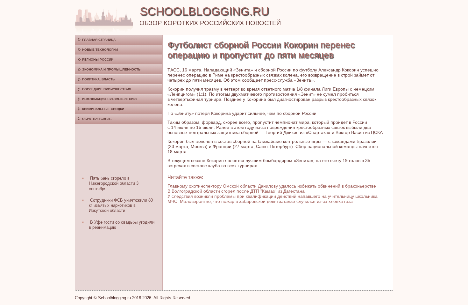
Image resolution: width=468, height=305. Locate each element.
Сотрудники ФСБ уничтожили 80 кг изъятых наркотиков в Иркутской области (121, 205)
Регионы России (97, 59)
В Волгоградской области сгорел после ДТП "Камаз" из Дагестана (236, 191)
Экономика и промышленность (111, 69)
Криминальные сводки (103, 109)
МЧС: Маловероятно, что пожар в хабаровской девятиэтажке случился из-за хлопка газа (260, 201)
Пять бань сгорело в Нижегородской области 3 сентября (113, 183)
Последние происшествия (106, 89)
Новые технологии (100, 49)
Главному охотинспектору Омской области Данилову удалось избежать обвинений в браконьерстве (271, 186)
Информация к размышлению (109, 99)
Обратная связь (96, 119)
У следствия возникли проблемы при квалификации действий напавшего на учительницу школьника (272, 196)
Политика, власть (98, 79)
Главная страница (99, 39)
